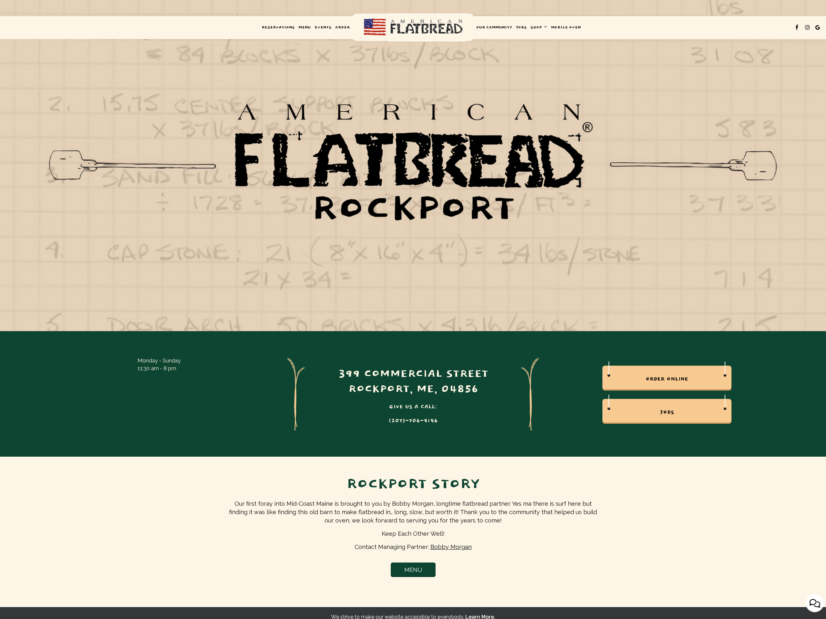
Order (342, 27)
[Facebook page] (797, 27)
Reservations (278, 27)
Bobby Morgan (451, 546)
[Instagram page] (807, 27)
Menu (304, 27)
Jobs (521, 27)
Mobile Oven (566, 27)
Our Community (494, 27)
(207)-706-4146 (413, 420)
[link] (413, 27)
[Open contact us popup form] (815, 603)
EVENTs (323, 27)
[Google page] (817, 27)
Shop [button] (536, 27)
